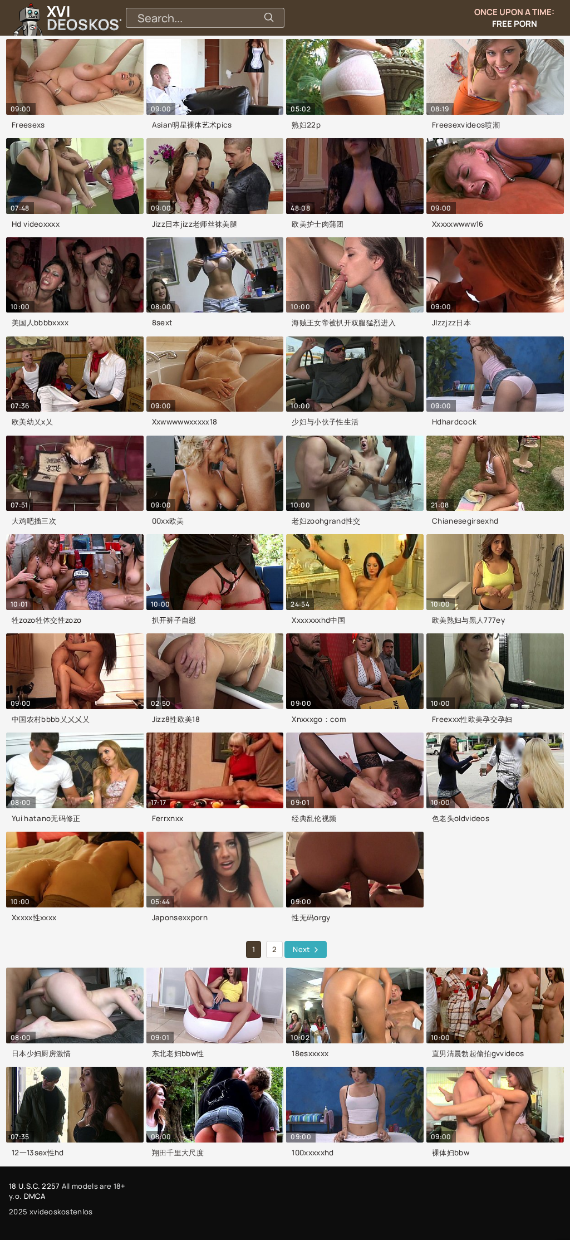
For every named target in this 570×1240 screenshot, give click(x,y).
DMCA (34, 1196)
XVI (113, 18)
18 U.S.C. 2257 (34, 1186)
